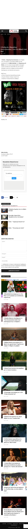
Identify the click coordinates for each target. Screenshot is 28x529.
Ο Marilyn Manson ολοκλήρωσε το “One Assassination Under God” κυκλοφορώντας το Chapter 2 (13, 320)
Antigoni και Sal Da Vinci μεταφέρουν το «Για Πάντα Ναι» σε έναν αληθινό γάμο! (14, 489)
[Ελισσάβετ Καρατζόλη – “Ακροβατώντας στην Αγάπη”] (4, 217)
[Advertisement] (14, 15)
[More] (17, 197)
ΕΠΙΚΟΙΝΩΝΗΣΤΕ (14, 525)
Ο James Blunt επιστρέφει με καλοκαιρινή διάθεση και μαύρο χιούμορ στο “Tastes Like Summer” (13, 465)
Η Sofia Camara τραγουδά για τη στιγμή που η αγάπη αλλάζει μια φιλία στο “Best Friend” (12, 440)
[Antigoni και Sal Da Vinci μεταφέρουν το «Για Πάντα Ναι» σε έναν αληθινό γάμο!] (14, 481)
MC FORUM (9, 523)
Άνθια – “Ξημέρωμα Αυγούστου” (16, 221)
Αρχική (2, 34)
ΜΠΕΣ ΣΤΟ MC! (21, 523)
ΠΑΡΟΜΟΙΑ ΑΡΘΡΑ (6, 204)
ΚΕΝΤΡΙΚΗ (4, 523)
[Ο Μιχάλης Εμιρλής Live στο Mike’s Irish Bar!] (4, 210)
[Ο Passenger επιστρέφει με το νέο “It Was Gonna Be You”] (14, 385)
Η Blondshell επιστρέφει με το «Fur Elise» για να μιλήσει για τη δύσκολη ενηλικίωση (13, 295)
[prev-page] (2, 234)
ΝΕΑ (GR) (9, 34)
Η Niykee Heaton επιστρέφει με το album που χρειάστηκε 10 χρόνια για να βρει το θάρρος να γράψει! (14, 344)
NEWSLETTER (15, 523)
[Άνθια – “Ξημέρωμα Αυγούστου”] (4, 225)
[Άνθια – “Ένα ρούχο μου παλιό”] (4, 232)
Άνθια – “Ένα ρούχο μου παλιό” (16, 228)
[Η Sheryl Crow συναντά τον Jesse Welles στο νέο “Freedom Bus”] (14, 409)
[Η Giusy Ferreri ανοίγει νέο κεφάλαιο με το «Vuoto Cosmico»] (14, 361)
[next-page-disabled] (4, 234)
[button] (2, 31)
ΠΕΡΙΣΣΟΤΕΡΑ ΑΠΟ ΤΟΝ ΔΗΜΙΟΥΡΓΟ (10, 205)
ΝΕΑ (5, 34)
